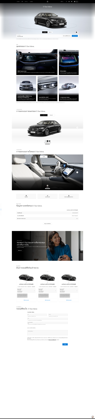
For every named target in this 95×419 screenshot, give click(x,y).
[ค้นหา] (66, 1)
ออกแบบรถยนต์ (75, 35)
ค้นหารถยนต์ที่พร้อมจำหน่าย (67, 35)
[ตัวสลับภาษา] (69, 1)
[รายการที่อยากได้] (71, 1)
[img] (47, 19)
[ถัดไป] (77, 127)
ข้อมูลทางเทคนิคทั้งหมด (47, 223)
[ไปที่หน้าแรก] (47, 1)
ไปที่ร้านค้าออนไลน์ (26, 300)
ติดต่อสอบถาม (20, 250)
